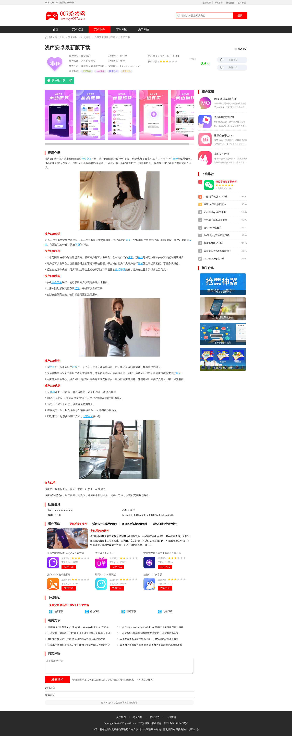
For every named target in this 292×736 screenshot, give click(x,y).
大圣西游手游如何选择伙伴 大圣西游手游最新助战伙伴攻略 (151, 645)
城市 (130, 257)
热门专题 (143, 29)
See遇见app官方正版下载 (216, 235)
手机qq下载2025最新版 (215, 220)
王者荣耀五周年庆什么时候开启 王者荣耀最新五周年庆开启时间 (80, 633)
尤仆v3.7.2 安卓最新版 (58, 574)
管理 (122, 269)
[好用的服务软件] (223, 333)
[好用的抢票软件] (223, 284)
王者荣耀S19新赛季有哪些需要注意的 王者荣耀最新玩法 (149, 633)
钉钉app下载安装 (212, 227)
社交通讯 (86, 37)
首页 (55, 29)
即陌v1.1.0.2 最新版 (105, 574)
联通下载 (131, 611)
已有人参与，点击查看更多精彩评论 (119, 702)
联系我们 (154, 717)
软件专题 (242, 3)
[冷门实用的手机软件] (223, 308)
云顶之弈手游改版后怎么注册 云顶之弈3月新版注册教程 (149, 639)
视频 (52, 392)
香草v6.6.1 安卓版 (104, 553)
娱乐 (77, 288)
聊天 (178, 373)
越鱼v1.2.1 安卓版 (152, 574)
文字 (85, 416)
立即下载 (69, 567)
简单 (59, 282)
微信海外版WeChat (213, 243)
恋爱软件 (127, 71)
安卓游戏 (77, 29)
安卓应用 (72, 37)
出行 (175, 158)
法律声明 (171, 717)
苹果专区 (121, 29)
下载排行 (218, 3)
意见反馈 (137, 717)
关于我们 (121, 717)
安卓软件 (99, 29)
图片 (90, 416)
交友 (89, 158)
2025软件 (87, 71)
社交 (84, 158)
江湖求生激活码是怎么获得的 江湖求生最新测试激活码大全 (79, 645)
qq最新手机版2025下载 (215, 196)
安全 (128, 240)
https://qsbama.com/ (129, 66)
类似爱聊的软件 (99, 530)
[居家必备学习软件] (223, 359)
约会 (54, 282)
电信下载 (58, 611)
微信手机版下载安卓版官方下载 (232, 181)
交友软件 (100, 71)
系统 (140, 257)
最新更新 (207, 3)
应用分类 (230, 3)
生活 (117, 269)
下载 (77, 244)
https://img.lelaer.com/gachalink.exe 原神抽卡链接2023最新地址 (151, 627)
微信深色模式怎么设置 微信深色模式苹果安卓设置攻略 (76, 639)
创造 (74, 367)
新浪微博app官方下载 (215, 212)
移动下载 (95, 611)
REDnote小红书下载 (214, 258)
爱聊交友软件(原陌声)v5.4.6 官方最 (65, 553)
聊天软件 (113, 71)
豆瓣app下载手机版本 (215, 204)
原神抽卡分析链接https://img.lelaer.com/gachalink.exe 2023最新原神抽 (80, 627)
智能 (140, 263)
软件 (51, 367)
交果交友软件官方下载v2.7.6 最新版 (162, 553)
